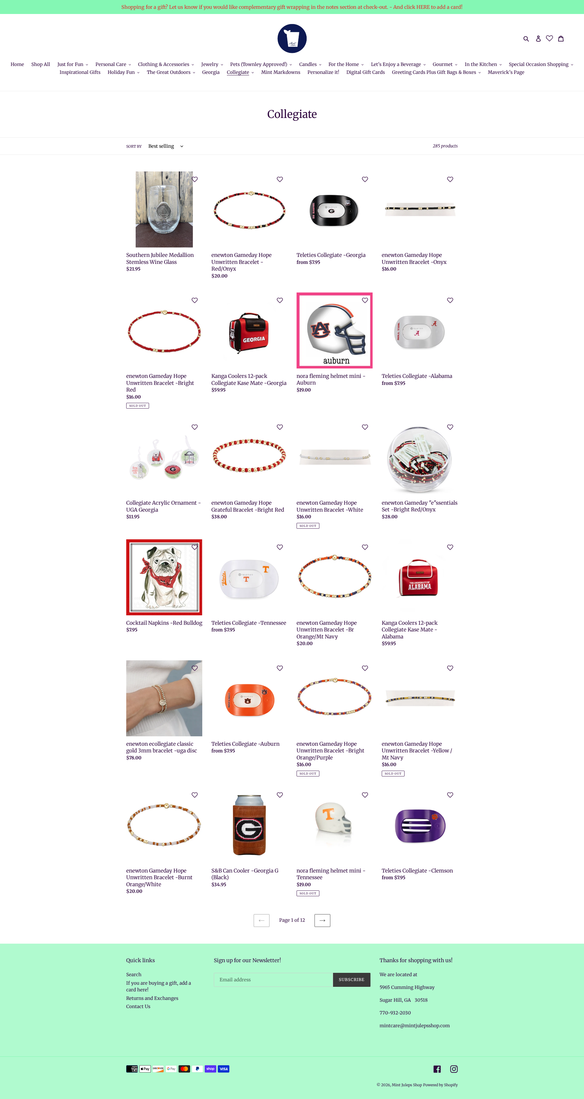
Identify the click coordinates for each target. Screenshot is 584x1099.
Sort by (134, 146)
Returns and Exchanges (152, 998)
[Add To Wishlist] (195, 179)
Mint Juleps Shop (407, 1085)
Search (133, 974)
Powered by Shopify (440, 1085)
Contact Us (138, 1006)
